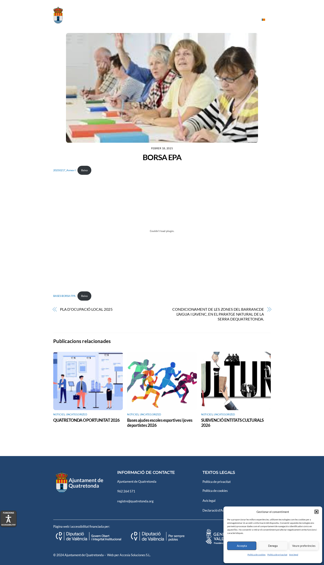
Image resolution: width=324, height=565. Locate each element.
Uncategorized (76, 414)
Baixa (84, 170)
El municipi (158, 19)
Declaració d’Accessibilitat (220, 510)
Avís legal (293, 554)
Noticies (229, 19)
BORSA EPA (162, 157)
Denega (273, 545)
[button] (316, 512)
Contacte (248, 19)
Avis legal (208, 501)
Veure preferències (304, 545)
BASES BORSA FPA (64, 295)
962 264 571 (126, 491)
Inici (119, 19)
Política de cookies (257, 554)
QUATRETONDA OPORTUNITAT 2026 (86, 420)
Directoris (179, 19)
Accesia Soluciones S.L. (135, 555)
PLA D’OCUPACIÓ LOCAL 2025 (86, 309)
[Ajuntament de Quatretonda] (72, 22)
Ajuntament (136, 19)
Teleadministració (205, 19)
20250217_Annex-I (64, 170)
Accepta (242, 545)
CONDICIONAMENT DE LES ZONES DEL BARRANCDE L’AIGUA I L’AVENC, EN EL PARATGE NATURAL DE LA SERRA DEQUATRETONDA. (218, 314)
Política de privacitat (277, 554)
